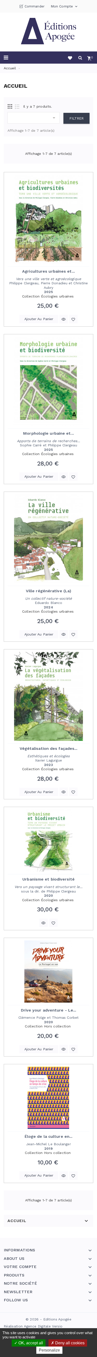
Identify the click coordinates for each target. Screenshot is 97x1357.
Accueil (16, 1221)
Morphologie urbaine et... (48, 433)
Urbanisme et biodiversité (48, 879)
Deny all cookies (69, 1343)
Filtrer (76, 118)
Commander (35, 6)
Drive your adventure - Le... (48, 1010)
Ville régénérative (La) (48, 591)
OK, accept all (30, 1343)
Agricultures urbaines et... (48, 271)
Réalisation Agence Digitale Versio (33, 1326)
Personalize (49, 1350)
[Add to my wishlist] (73, 319)
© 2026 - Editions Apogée (48, 1319)
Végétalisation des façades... (49, 748)
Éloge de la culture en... (49, 1136)
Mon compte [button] (64, 6)
